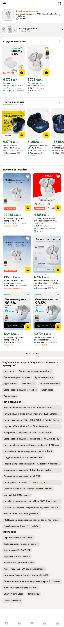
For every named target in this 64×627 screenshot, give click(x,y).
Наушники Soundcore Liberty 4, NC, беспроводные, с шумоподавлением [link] (38, 146)
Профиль (57, 623)
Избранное (32, 623)
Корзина (44, 623)
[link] (9, 371)
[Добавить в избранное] (22, 48)
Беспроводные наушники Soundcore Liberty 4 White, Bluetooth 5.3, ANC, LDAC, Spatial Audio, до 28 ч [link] (46, 281)
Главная (6, 623)
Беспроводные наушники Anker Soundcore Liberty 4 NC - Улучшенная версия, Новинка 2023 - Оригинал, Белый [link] (37, 84)
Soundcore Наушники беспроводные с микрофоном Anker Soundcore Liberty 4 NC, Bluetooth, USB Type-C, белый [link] (15, 219)
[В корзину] (21, 72)
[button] (4, 3)
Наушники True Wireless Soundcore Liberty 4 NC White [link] (45, 219)
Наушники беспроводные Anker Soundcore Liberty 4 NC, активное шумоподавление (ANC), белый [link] (13, 84)
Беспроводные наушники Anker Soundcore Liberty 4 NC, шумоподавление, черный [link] (13, 146)
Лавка (19, 623)
